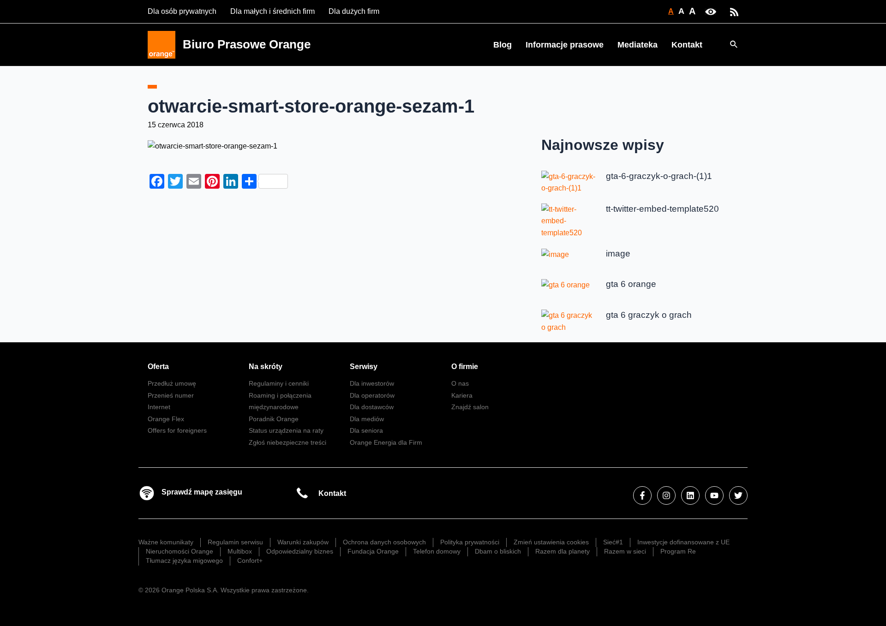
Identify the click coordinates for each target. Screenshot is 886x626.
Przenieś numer (171, 395)
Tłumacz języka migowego (184, 560)
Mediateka (637, 44)
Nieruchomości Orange (179, 551)
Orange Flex (166, 419)
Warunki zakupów (303, 542)
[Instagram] (666, 495)
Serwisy (363, 366)
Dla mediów (367, 419)
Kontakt (686, 44)
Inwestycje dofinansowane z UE (683, 542)
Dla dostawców (372, 407)
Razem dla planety (562, 551)
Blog (502, 44)
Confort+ (250, 560)
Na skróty (265, 366)
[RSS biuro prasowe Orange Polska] (734, 11)
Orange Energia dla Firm (386, 442)
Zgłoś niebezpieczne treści (287, 442)
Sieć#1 (613, 542)
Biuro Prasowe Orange (247, 44)
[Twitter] (738, 495)
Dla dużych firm (354, 11)
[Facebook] (642, 495)
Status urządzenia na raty (286, 430)
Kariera (462, 395)
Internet (159, 407)
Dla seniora (366, 430)
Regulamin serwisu (235, 542)
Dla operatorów (372, 395)
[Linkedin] (690, 495)
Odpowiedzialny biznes (299, 551)
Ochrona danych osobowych (384, 542)
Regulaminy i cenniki (279, 383)
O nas (460, 383)
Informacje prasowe (565, 44)
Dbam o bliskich (498, 551)
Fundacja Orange (373, 551)
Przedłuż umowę (172, 383)
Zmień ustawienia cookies (551, 542)
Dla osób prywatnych (182, 11)
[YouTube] (714, 495)
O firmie (464, 366)
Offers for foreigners (177, 430)
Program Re (678, 551)
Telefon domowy (437, 551)
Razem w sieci (625, 551)
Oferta (158, 366)
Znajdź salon (470, 407)
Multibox (239, 551)
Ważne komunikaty (165, 542)
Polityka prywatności (469, 542)
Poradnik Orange (274, 419)
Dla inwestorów (372, 383)
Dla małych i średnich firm (272, 11)
